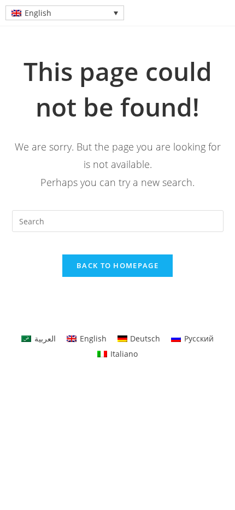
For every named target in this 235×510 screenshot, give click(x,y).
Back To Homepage (117, 265)
